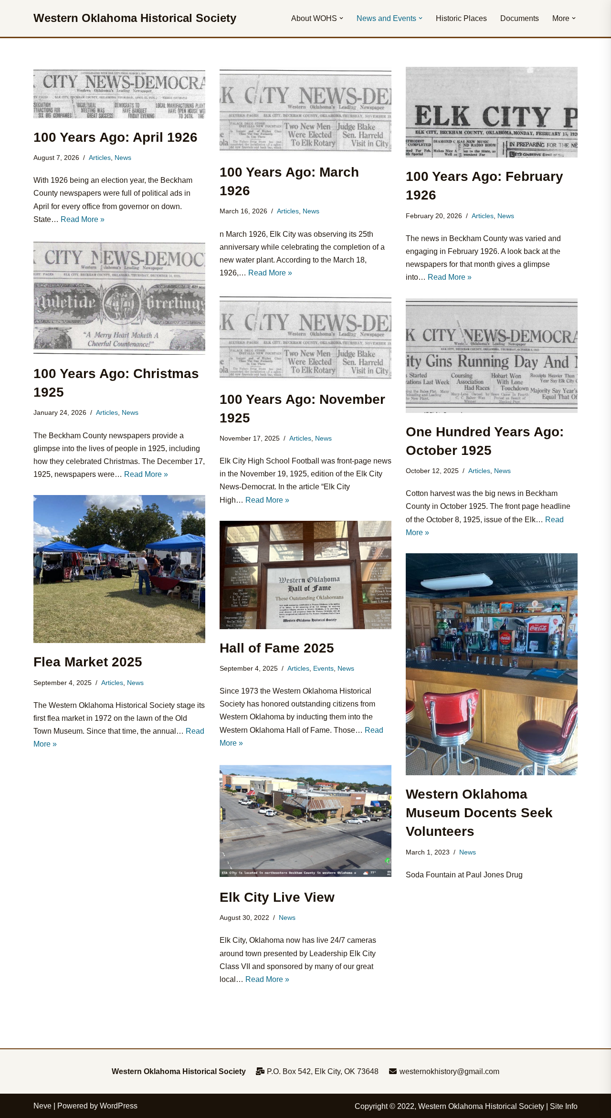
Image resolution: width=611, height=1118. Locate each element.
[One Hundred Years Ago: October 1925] (492, 355)
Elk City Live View (277, 897)
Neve (42, 1106)
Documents (519, 18)
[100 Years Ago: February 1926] (492, 112)
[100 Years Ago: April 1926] (119, 92)
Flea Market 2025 (87, 661)
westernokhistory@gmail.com (448, 1071)
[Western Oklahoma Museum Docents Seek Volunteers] (492, 664)
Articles (100, 157)
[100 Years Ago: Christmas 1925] (119, 297)
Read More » (83, 219)
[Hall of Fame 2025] (305, 575)
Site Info (564, 1106)
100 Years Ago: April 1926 (115, 137)
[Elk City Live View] (305, 821)
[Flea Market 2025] (119, 569)
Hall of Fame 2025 (277, 648)
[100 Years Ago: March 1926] (305, 110)
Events (323, 668)
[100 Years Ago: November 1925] (305, 337)
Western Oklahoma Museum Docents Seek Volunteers (479, 813)
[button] (341, 18)
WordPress (118, 1106)
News (123, 157)
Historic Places (461, 18)
